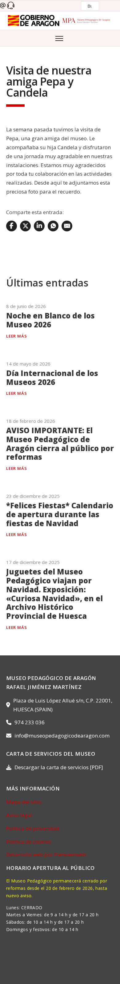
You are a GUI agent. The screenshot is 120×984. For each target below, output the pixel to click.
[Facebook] (11, 226)
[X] (25, 226)
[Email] (67, 226)
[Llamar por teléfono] (10, 5)
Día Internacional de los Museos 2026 (52, 377)
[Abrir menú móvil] (60, 38)
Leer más (16, 336)
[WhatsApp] (53, 226)
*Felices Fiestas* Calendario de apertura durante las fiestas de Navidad (59, 514)
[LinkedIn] (39, 226)
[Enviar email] (3, 5)
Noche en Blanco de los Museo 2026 (50, 320)
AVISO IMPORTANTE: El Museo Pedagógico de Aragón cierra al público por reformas (60, 443)
